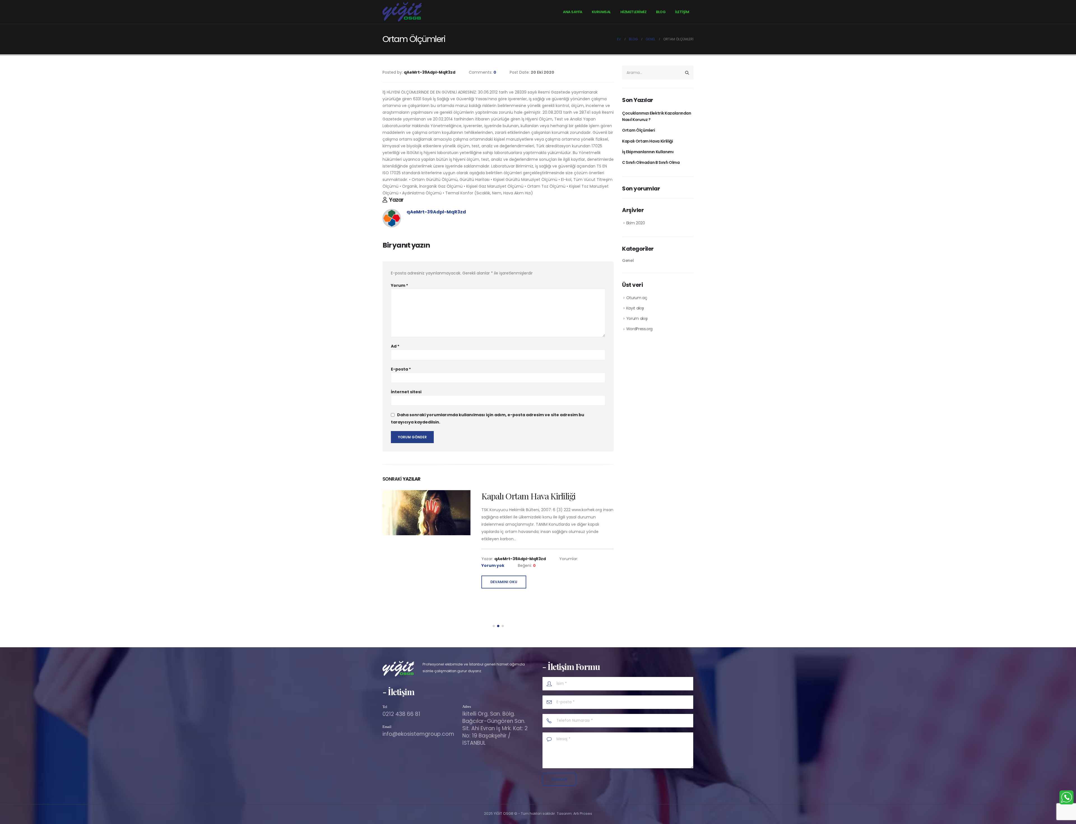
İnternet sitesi (406, 392)
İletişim (682, 12)
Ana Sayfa (572, 12)
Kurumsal (601, 12)
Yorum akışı (637, 318)
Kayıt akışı (635, 308)
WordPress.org (639, 329)
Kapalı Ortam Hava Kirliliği (647, 141)
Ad (395, 346)
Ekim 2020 (635, 223)
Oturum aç (636, 298)
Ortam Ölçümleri (638, 130)
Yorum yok (492, 565)
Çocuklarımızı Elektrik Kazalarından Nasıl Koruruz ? (656, 116)
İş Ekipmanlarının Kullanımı (530, 496)
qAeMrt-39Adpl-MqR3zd (436, 212)
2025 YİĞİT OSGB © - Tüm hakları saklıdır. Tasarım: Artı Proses (538, 813)
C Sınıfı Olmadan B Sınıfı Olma (651, 162)
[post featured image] (426, 513)
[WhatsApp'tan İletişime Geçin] (1066, 797)
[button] (493, 626)
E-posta (401, 369)
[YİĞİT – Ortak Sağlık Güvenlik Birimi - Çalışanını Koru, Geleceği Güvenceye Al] (402, 12)
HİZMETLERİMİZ (633, 12)
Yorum (399, 285)
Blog (660, 12)
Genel (628, 260)
